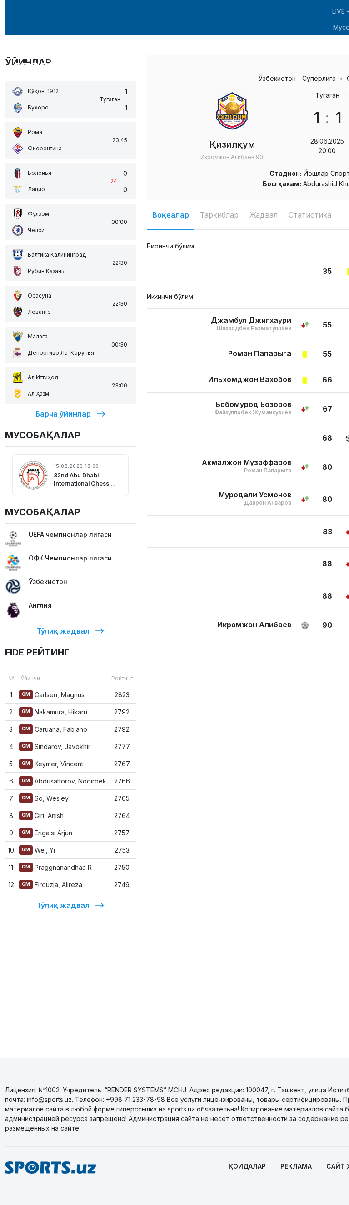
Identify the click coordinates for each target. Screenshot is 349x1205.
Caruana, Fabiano (54, 729)
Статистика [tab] (310, 214)
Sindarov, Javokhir (56, 746)
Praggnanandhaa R (57, 867)
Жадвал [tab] (263, 214)
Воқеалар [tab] (170, 214)
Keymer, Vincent (52, 764)
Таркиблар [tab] (219, 214)
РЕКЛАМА (296, 1166)
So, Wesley (45, 798)
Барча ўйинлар (63, 413)
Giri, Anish (43, 815)
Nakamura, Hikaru (54, 712)
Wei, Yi (38, 850)
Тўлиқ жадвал (63, 630)
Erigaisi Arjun (47, 833)
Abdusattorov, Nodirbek (64, 781)
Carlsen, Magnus (53, 695)
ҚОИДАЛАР (247, 1166)
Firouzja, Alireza (52, 884)
